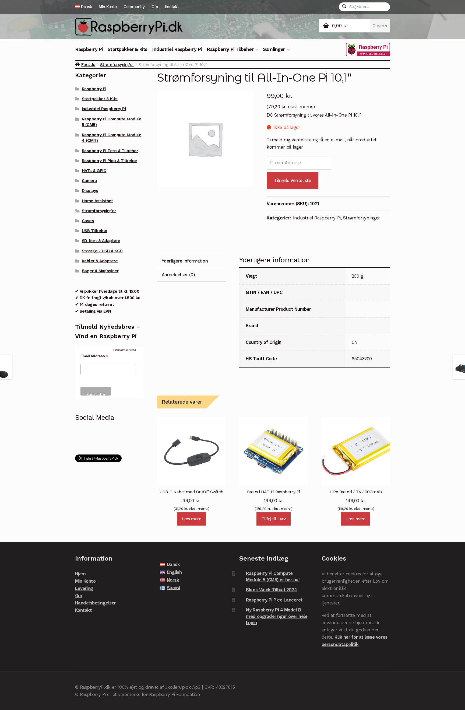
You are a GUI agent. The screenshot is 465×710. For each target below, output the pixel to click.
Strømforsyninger (117, 64)
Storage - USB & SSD (102, 251)
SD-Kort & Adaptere (101, 240)
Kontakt (172, 6)
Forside (88, 64)
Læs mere (191, 518)
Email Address (94, 356)
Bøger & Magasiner (100, 270)
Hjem (80, 573)
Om (155, 6)
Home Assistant (97, 200)
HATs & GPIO (94, 170)
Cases (88, 220)
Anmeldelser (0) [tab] (178, 274)
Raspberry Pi (89, 49)
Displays (90, 190)
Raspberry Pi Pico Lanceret (274, 600)
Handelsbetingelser (95, 603)
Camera (89, 180)
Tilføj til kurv (274, 518)
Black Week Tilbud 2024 (271, 589)
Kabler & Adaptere (100, 260)
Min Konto (108, 6)
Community (134, 6)
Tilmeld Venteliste (292, 180)
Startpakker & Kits (127, 49)
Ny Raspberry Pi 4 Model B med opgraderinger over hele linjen (276, 616)
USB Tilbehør (94, 230)
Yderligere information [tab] (185, 261)
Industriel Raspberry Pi (177, 49)
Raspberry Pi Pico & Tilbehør (109, 160)
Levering (84, 588)
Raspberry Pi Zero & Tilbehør (110, 150)
